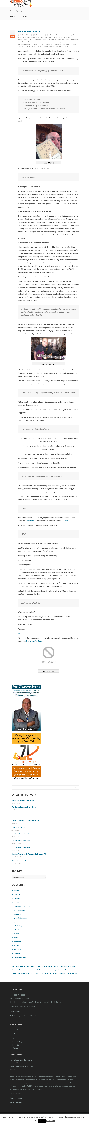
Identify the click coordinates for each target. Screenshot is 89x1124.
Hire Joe (15, 1048)
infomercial (38, 39)
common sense (55, 37)
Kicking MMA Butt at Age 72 (22, 847)
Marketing (40, 970)
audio (52, 966)
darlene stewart (65, 37)
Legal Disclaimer (15, 1093)
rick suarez (73, 44)
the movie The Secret (48, 46)
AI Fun (14, 814)
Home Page (16, 1030)
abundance (59, 35)
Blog (13, 1033)
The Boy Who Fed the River (22, 834)
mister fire (64, 42)
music (70, 970)
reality (67, 44)
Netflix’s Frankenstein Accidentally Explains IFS (29, 854)
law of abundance (73, 39)
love (47, 42)
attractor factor (27, 37)
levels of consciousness (35, 42)
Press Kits (16, 1045)
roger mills (21, 46)
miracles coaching (55, 42)
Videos (14, 1039)
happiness (27, 39)
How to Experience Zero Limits (23, 800)
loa (45, 42)
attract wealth (45, 966)
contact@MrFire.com (21, 998)
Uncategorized (64, 973)
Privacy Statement (16, 1102)
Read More (50, 1121)
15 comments (39, 35)
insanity (45, 39)
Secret (28, 973)
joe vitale (65, 39)
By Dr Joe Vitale (25, 35)
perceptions (34, 44)
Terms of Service (16, 1098)
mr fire (70, 42)
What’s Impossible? (19, 861)
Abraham (52, 35)
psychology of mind (59, 44)
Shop (14, 1036)
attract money (67, 35)
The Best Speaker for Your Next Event (25, 820)
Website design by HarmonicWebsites (24, 1016)
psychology (49, 44)
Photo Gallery (17, 1042)
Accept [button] (42, 1121)
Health (32, 39)
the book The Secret (35, 46)
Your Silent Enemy (18, 827)
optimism (21, 44)
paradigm (27, 44)
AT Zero (64, 521)
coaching (47, 37)
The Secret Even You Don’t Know (24, 807)
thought (58, 46)
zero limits (64, 46)
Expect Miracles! (16, 1011)
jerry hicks (58, 39)
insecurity (51, 39)
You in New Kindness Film (21, 841)
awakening (35, 37)
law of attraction (23, 42)
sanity (27, 46)
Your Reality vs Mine (29, 31)
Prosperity (42, 44)
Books (42, 37)
